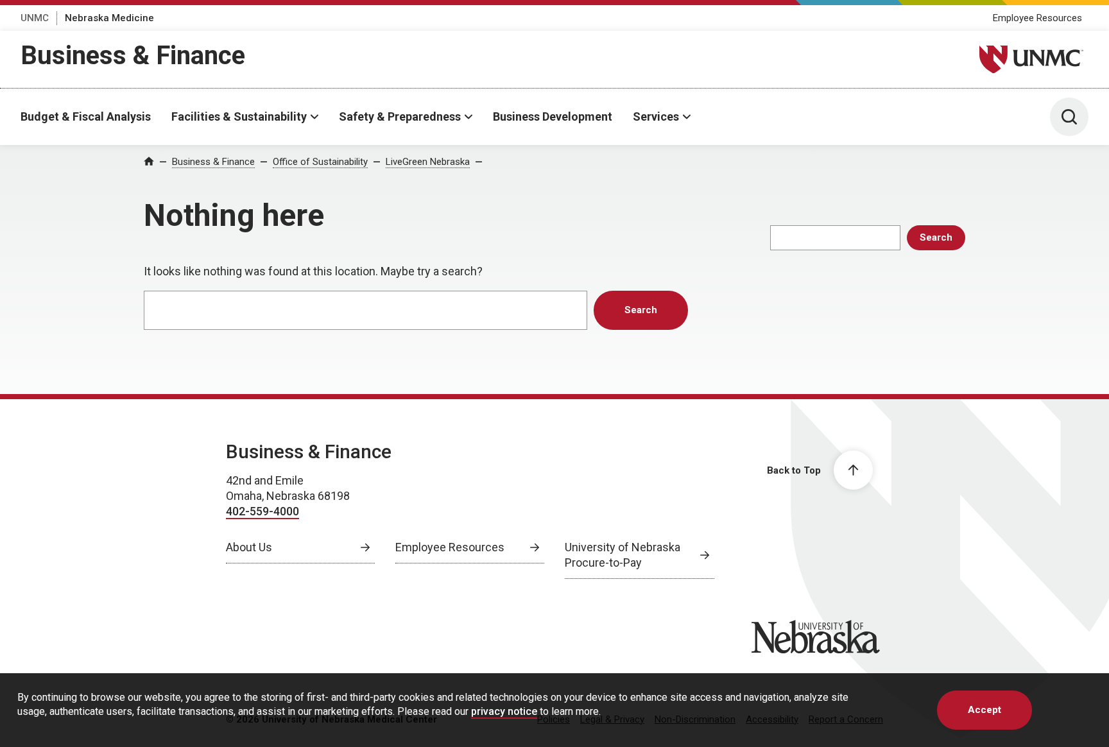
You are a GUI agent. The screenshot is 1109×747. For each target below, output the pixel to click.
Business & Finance (133, 55)
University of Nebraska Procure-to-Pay (622, 554)
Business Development (552, 116)
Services (656, 116)
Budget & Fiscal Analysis (86, 116)
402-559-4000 (262, 511)
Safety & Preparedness (400, 116)
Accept (984, 710)
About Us (249, 547)
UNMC (35, 18)
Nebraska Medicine (109, 18)
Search (936, 237)
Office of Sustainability (320, 161)
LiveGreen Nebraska (428, 161)
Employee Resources (1037, 18)
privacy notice (504, 711)
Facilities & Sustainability (239, 116)
